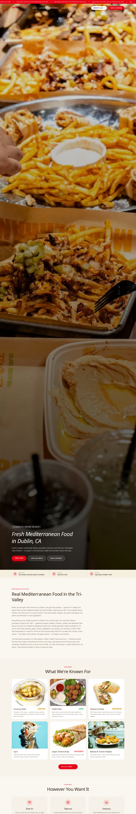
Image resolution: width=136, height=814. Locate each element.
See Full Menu (66, 767)
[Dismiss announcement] (134, 2)
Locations (53, 8)
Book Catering (116, 8)
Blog (64, 8)
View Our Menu (37, 558)
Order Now (19, 558)
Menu (35, 8)
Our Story (72, 8)
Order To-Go (98, 8)
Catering (43, 8)
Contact (82, 8)
